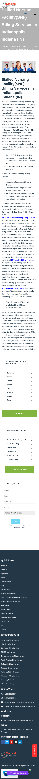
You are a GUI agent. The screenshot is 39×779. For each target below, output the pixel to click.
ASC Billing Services (8, 644)
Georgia (9, 384)
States (3, 578)
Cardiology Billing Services (10, 648)
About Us (4, 566)
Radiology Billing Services (10, 680)
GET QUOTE (35, 750)
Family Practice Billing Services (12, 660)
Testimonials (5, 589)
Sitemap (4, 629)
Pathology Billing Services (10, 672)
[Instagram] (16, 742)
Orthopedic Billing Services (10, 664)
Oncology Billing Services (10, 668)
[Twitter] (7, 742)
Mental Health (12, 448)
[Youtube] (11, 742)
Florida (9, 381)
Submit (15, 522)
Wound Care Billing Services (10, 684)
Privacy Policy (27, 526)
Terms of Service (7, 613)
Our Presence (6, 582)
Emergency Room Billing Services (12, 656)
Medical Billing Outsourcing (10, 601)
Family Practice (12, 455)
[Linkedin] (20, 742)
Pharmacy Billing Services (10, 676)
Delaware (10, 377)
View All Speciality (19, 469)
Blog (2, 585)
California (10, 373)
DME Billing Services (8, 652)
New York (10, 396)
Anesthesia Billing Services (10, 640)
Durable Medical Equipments (17, 440)
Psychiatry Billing (13, 444)
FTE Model (5, 605)
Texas (9, 400)
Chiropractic (11, 451)
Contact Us (5, 621)
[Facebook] (3, 742)
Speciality (4, 574)
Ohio (8, 388)
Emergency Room (13, 459)
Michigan (10, 392)
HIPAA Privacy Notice (19, 527)
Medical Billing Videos (8, 593)
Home (5, 46)
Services (4, 570)
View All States (19, 413)
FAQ (2, 625)
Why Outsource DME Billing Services (14, 597)
